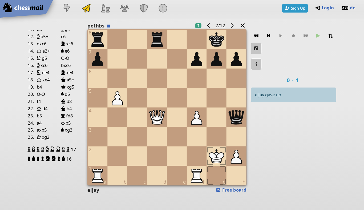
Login (328, 8)
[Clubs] (143, 8)
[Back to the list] (242, 25)
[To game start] (256, 36)
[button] (29, 149)
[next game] (232, 25)
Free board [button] (233, 190)
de (352, 8)
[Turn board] (330, 36)
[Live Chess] (66, 8)
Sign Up (298, 8)
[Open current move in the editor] (256, 48)
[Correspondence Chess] (86, 8)
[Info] (163, 8)
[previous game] (208, 25)
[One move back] (268, 36)
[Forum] (124, 8)
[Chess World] (105, 8)
